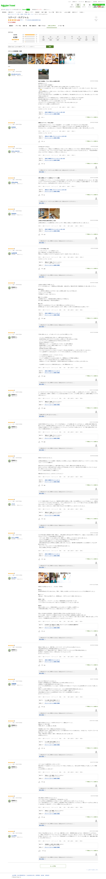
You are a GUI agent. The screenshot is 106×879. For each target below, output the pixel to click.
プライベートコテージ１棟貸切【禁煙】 (52, 114)
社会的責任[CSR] (30, 875)
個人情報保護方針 (21, 875)
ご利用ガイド (74, 1)
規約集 (42, 875)
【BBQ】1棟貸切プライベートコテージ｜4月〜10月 (54, 112)
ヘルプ (69, 1)
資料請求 (47, 875)
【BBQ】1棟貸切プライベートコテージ (52, 313)
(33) (32, 25)
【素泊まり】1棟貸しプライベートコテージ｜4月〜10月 (55, 136)
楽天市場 (95, 1)
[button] (17, 59)
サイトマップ (81, 1)
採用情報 (38, 875)
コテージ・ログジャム (18, 17)
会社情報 (14, 875)
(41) (52, 25)
